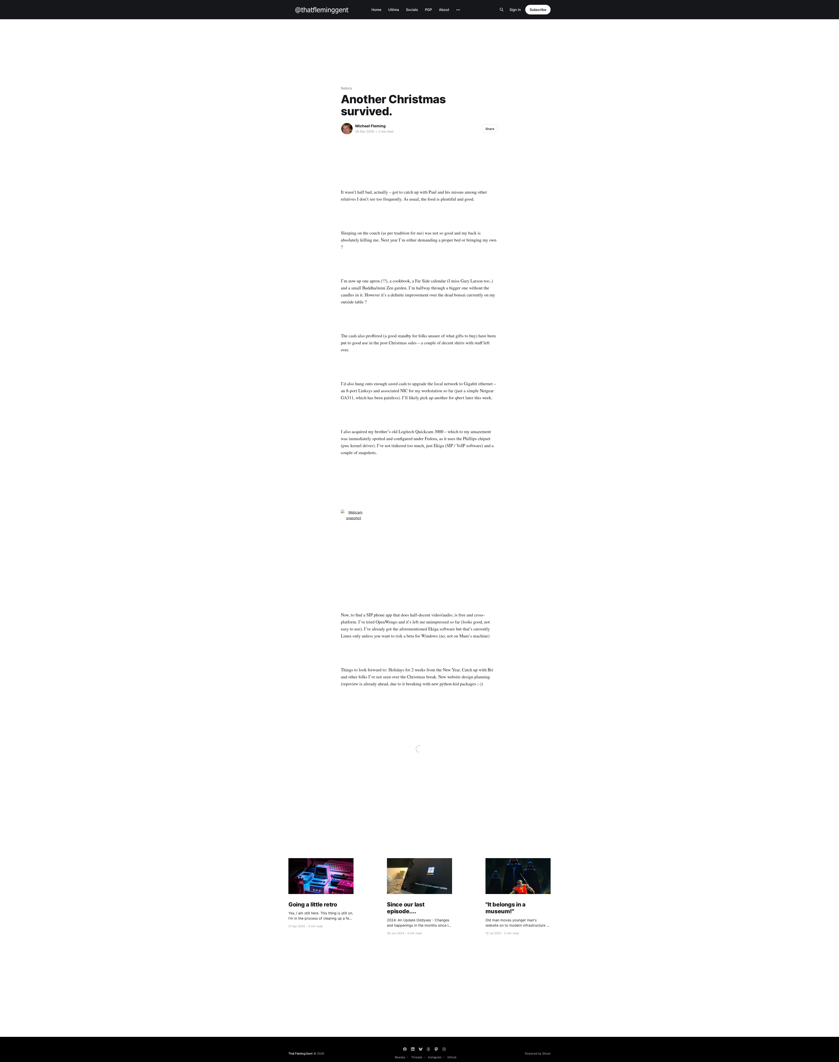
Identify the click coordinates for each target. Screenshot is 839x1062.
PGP (428, 9)
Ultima (393, 9)
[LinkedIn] (412, 1049)
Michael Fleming (370, 126)
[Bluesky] (420, 1049)
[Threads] (428, 1049)
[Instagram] (444, 1049)
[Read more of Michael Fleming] (347, 128)
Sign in (515, 9)
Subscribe (538, 9)
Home (376, 9)
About (444, 9)
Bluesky (400, 1057)
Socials (412, 9)
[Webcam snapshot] (419, 520)
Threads (416, 1057)
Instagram (434, 1057)
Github (451, 1057)
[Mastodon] (436, 1049)
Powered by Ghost (538, 1053)
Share (489, 129)
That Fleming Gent (300, 1053)
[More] (458, 10)
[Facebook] (405, 1049)
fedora (346, 88)
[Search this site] (501, 9)
